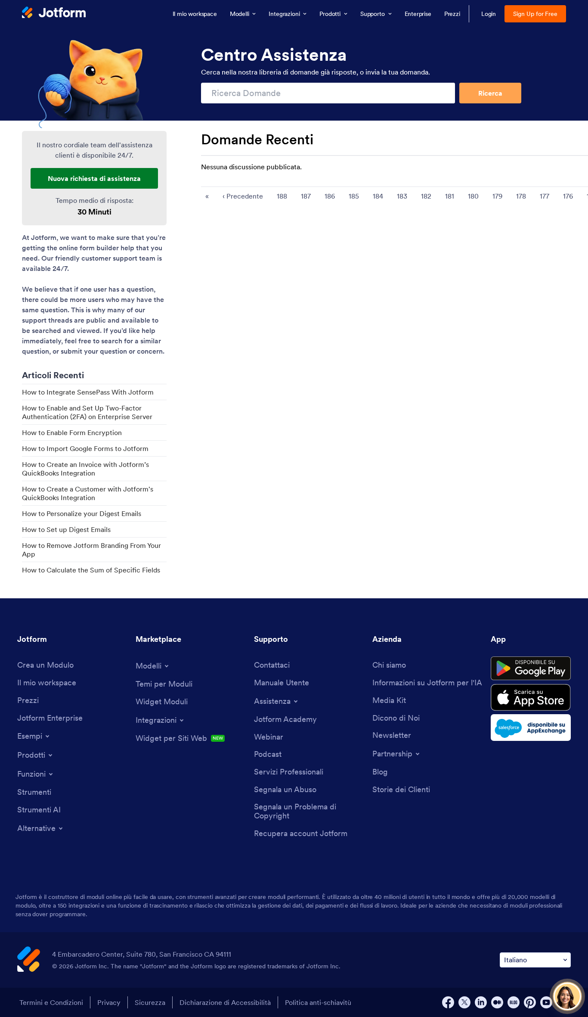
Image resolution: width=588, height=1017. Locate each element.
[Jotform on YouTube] (546, 1002)
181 (449, 196)
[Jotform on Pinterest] (530, 1002)
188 (282, 196)
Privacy (109, 1002)
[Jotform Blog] (514, 1002)
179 (497, 196)
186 (330, 196)
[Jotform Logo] (54, 13)
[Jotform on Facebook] (448, 1002)
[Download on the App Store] (531, 697)
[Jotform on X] (464, 1002)
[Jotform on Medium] (497, 1002)
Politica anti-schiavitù (318, 1002)
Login (488, 14)
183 (402, 196)
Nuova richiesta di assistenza (94, 178)
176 (568, 196)
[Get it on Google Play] (531, 668)
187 (306, 196)
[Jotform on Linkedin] (481, 1002)
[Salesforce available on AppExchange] (531, 727)
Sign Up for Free (535, 14)
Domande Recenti (257, 139)
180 (473, 196)
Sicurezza (150, 1002)
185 (354, 196)
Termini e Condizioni (51, 1002)
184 (378, 196)
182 (426, 196)
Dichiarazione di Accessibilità (225, 1002)
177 (544, 196)
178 (521, 196)
